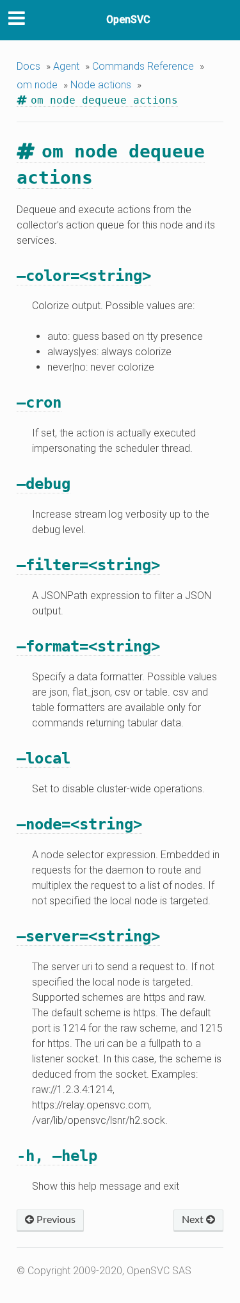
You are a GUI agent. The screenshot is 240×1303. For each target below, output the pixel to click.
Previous (55, 1220)
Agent (66, 66)
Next (194, 1220)
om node (37, 85)
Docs (28, 66)
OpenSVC (128, 19)
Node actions (100, 85)
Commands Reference (143, 66)
